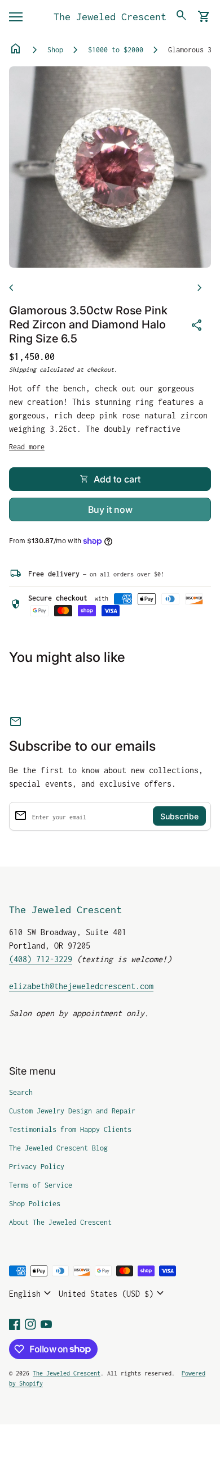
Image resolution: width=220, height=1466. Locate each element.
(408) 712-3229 (40, 959)
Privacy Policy (36, 1166)
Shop (55, 50)
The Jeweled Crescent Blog (58, 1148)
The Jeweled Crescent (110, 16)
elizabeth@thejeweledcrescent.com (81, 986)
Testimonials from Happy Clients (70, 1129)
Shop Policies (34, 1203)
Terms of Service (40, 1185)
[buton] (31, 1293)
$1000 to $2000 (115, 50)
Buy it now (110, 509)
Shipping (22, 369)
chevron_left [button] (11, 288)
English (31, 1293)
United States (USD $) (113, 1293)
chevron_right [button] (199, 288)
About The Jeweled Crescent (60, 1222)
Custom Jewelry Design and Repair (72, 1111)
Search (21, 1092)
